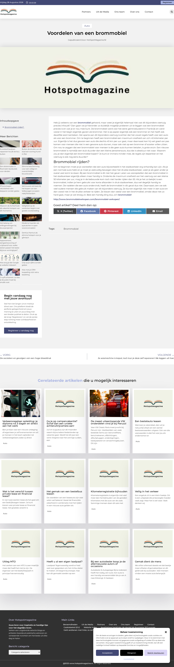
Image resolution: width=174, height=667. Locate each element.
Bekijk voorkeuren (155, 653)
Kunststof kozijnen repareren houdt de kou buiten (9, 151)
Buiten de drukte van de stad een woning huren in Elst (31, 151)
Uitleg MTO (9, 561)
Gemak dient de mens (148, 561)
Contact (149, 11)
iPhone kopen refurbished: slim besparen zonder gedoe (9, 188)
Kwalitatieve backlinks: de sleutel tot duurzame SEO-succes (128, 627)
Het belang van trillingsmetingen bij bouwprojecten (8, 225)
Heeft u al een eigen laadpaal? (65, 561)
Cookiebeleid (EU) (72, 627)
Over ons (134, 11)
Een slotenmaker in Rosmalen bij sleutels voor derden (8, 168)
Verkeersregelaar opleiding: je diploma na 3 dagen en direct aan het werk (20, 423)
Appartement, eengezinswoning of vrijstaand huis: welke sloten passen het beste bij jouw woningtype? (9, 245)
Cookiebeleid (129, 659)
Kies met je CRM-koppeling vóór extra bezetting (30, 272)
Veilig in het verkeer (147, 491)
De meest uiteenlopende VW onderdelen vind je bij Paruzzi (108, 422)
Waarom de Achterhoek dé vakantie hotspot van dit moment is (10, 208)
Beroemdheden (70, 625)
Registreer (138, 625)
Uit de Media (102, 11)
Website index (90, 627)
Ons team (119, 11)
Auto (87, 25)
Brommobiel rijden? (14, 127)
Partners (86, 11)
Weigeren (131, 653)
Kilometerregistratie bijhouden (109, 491)
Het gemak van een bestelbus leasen (64, 492)
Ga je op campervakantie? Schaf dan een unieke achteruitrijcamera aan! (62, 423)
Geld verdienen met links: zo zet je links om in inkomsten (90, 630)
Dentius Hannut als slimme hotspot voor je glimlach (31, 235)
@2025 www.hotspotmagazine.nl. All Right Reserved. (87, 663)
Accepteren (107, 653)
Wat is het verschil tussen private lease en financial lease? (17, 493)
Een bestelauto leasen (148, 421)
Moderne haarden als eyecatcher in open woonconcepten (30, 225)
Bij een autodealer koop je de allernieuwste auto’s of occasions (108, 564)
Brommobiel (71, 228)
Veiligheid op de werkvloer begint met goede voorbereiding (31, 208)
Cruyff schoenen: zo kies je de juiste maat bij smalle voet (10, 279)
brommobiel (84, 122)
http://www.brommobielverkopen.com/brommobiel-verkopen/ (87, 199)
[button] (165, 632)
